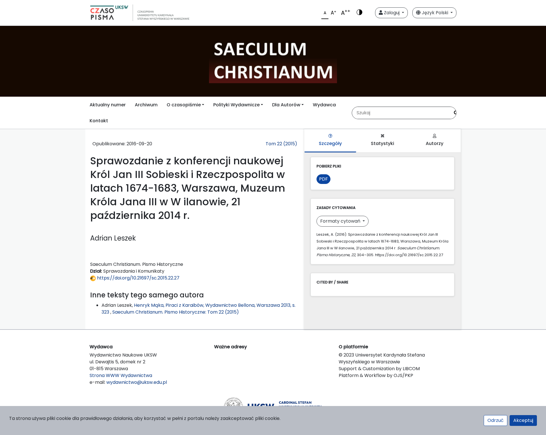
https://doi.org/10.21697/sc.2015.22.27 (137, 278)
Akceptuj (523, 420)
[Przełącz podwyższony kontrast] (359, 13)
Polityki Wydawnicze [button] (236, 105)
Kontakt (99, 120)
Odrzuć (495, 420)
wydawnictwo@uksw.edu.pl (136, 382)
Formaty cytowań (340, 221)
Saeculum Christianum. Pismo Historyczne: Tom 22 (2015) (175, 312)
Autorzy (434, 143)
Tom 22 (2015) (281, 143)
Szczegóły (330, 143)
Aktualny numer (108, 105)
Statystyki (382, 143)
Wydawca (324, 105)
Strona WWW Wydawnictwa (121, 375)
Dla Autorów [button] (286, 105)
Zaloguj (392, 12)
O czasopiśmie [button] (184, 105)
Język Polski (435, 12)
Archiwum (146, 105)
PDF (323, 179)
